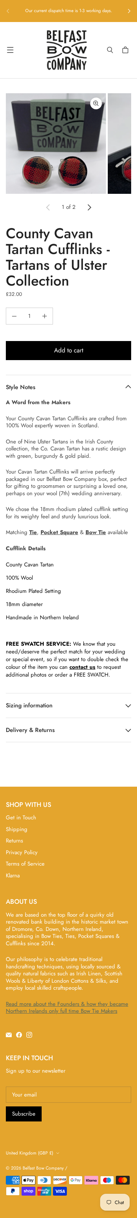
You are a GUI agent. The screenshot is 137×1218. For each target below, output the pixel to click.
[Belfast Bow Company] (67, 50)
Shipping (16, 829)
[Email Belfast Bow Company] (9, 1035)
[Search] (110, 50)
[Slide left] (8, 11)
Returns (14, 841)
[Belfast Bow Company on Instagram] (29, 1035)
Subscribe (23, 1114)
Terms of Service (25, 864)
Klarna (13, 875)
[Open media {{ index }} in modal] (56, 143)
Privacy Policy (22, 852)
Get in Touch (21, 817)
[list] (68, 143)
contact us (82, 667)
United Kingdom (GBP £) (29, 1153)
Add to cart (68, 350)
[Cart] (126, 50)
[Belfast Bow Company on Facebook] (19, 1035)
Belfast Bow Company (43, 1168)
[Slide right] (129, 11)
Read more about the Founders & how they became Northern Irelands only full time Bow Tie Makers (67, 1007)
